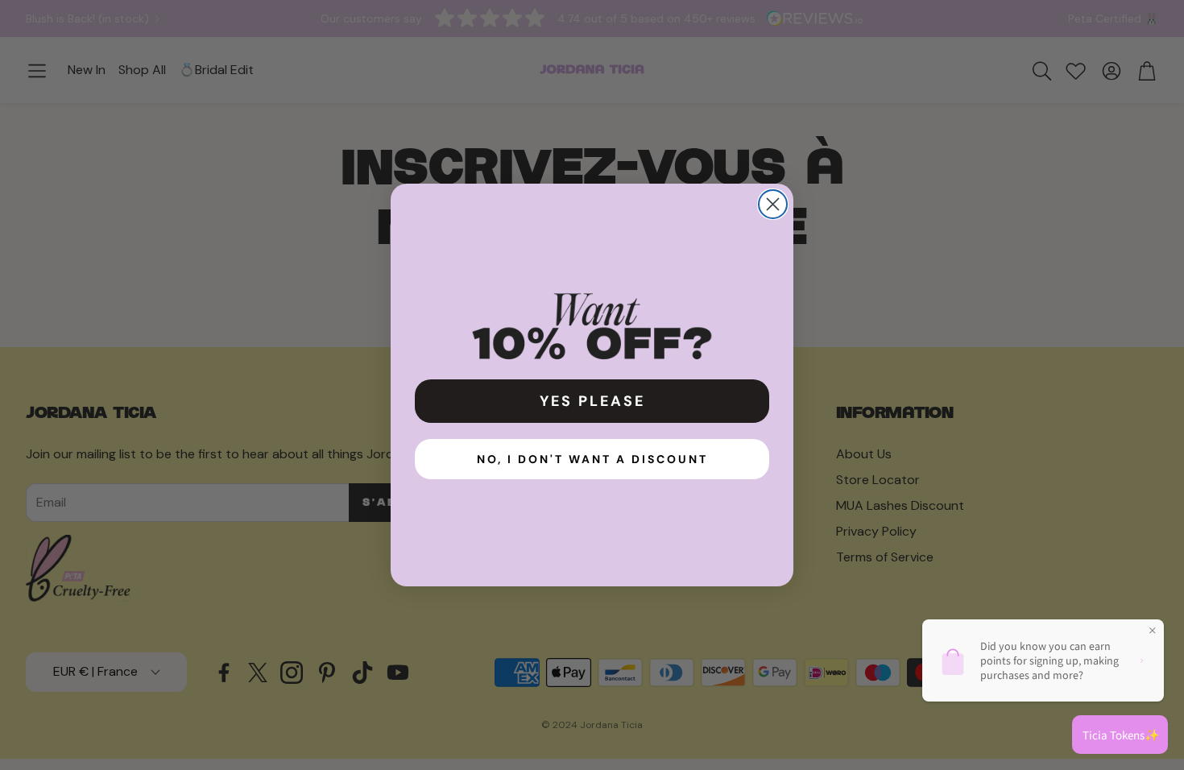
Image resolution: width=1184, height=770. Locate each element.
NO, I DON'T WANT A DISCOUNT (592, 459)
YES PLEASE (592, 401)
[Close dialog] (773, 204)
